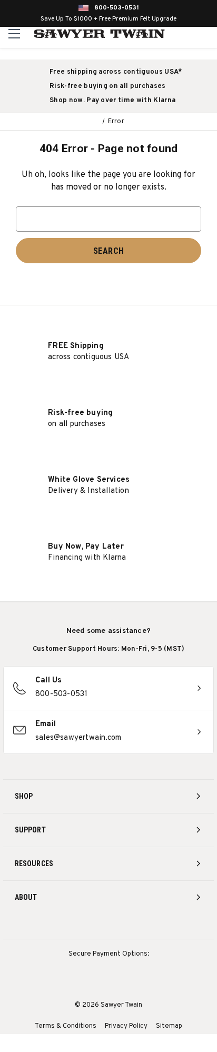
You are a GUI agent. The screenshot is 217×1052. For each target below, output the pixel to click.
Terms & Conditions (65, 1026)
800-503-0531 (116, 8)
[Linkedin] (147, 925)
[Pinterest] (108, 925)
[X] (128, 925)
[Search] (185, 33)
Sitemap (169, 1026)
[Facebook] (89, 925)
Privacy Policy (126, 1026)
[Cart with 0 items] (207, 33)
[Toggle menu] (14, 33)
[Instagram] (69, 925)
